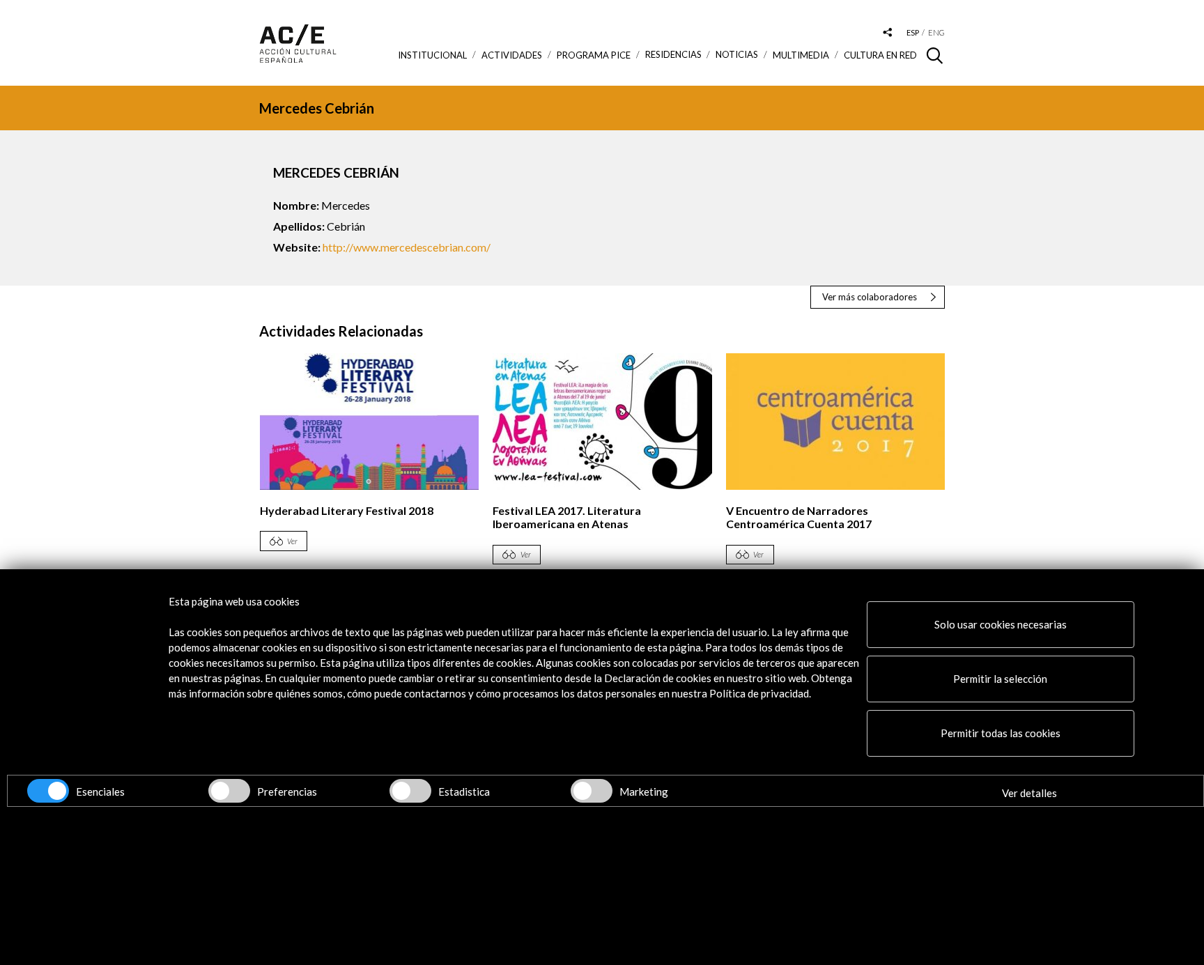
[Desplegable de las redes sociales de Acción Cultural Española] (887, 33)
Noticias (737, 54)
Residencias (673, 54)
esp (912, 32)
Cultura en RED (880, 55)
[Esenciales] (48, 791)
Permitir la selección (1000, 678)
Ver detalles (1029, 793)
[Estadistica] (410, 791)
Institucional (432, 55)
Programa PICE (594, 55)
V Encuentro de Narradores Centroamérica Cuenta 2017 (799, 517)
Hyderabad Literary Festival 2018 (346, 510)
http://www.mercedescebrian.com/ (407, 247)
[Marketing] (591, 791)
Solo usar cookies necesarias (1000, 624)
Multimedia (801, 55)
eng (936, 32)
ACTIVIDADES (511, 55)
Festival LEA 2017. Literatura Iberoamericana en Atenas (567, 517)
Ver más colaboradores (869, 296)
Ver (292, 541)
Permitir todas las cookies (1000, 733)
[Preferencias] (229, 791)
